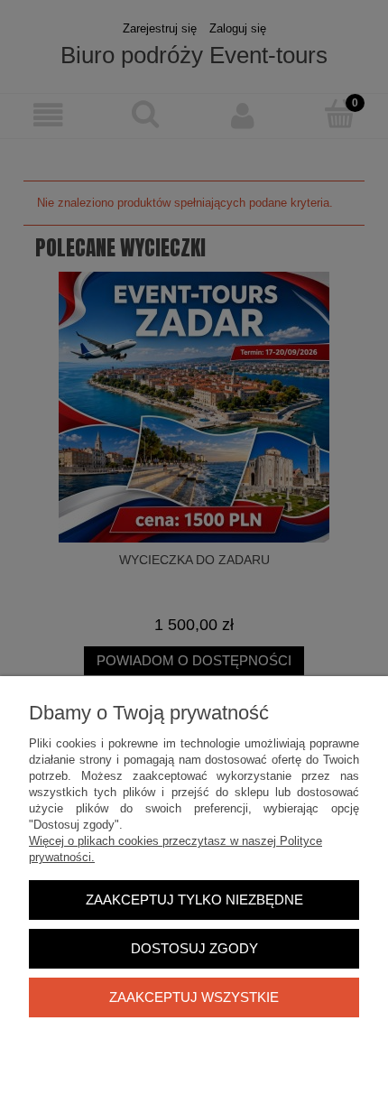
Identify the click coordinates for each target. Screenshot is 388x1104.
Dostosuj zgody (194, 948)
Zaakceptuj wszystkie (194, 997)
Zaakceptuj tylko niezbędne (194, 899)
